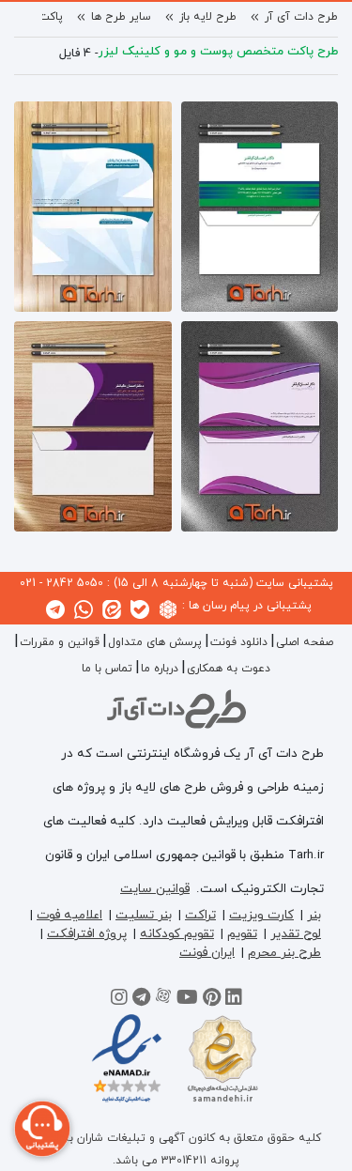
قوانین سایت (155, 889)
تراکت (200, 915)
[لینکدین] (233, 1000)
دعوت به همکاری (228, 668)
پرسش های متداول (155, 642)
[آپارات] (163, 1000)
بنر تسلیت (143, 915)
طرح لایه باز (208, 16)
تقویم (242, 934)
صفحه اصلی (304, 642)
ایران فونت (207, 953)
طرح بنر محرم (284, 953)
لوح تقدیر (295, 934)
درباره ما (159, 668)
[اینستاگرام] (119, 1000)
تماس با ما (107, 668)
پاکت (50, 16)
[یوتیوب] (187, 1000)
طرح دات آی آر (301, 16)
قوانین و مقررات (59, 642)
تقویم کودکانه (177, 934)
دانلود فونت (239, 642)
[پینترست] (212, 1000)
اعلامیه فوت (69, 915)
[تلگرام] (141, 1000)
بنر (314, 915)
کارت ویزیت (261, 915)
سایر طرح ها (121, 16)
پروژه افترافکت (87, 934)
